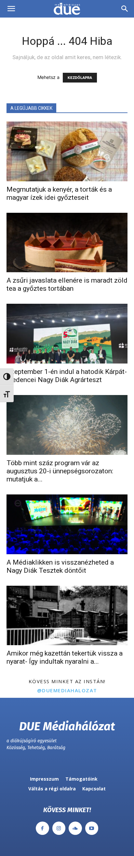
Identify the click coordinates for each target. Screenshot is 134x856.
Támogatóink (81, 779)
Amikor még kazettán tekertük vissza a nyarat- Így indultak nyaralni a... (65, 657)
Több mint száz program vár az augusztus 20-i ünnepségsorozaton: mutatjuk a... (60, 471)
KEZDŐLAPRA (80, 77)
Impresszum (44, 779)
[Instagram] (59, 828)
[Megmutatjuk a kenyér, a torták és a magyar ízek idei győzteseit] (67, 151)
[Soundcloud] (75, 828)
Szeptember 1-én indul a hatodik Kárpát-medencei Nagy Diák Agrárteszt (67, 376)
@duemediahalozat (67, 690)
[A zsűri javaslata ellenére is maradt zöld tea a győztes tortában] (67, 243)
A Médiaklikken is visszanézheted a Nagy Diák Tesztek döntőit (60, 566)
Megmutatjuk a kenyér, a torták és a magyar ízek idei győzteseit (59, 193)
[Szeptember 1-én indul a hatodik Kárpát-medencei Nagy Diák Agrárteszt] (67, 334)
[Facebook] (42, 828)
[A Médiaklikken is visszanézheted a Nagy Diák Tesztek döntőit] (67, 524)
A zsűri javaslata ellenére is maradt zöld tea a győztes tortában (67, 284)
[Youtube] (92, 828)
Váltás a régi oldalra (52, 789)
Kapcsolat (94, 789)
